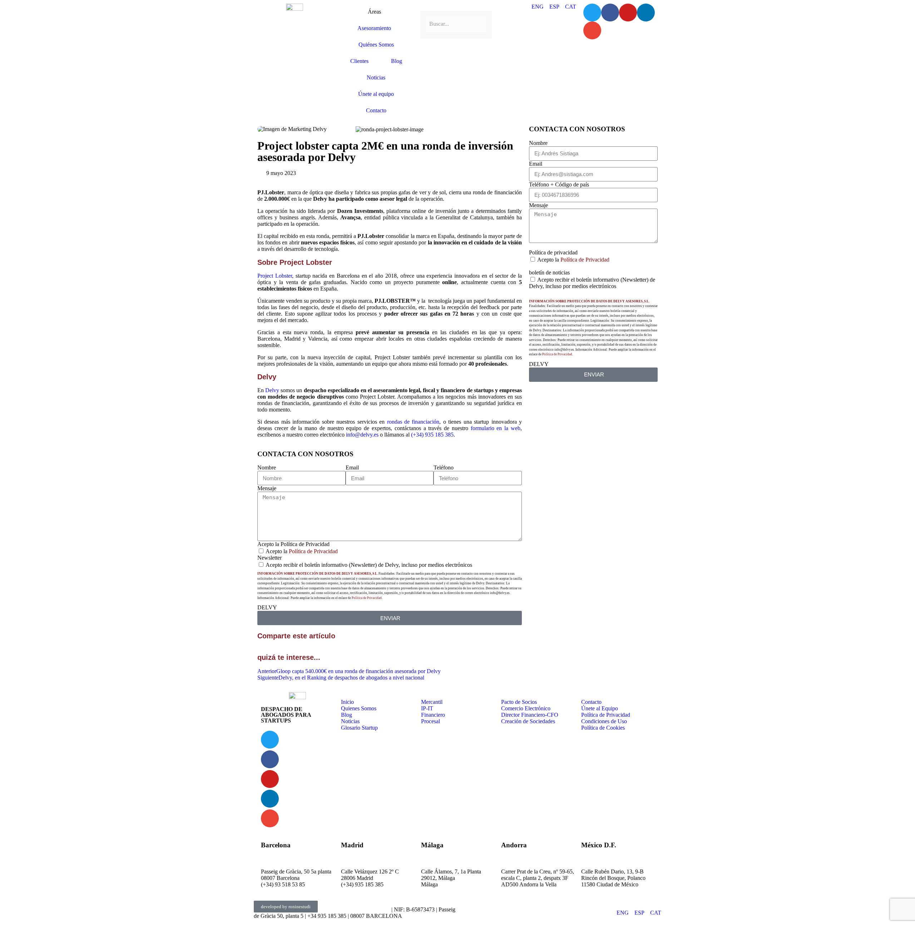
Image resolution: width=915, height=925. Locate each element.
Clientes (359, 61)
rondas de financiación (413, 422)
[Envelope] (592, 30)
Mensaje (266, 488)
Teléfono (444, 467)
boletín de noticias (549, 272)
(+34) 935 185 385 (432, 435)
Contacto (376, 110)
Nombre (266, 467)
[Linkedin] (646, 12)
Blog (396, 61)
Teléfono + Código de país (559, 184)
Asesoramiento (374, 28)
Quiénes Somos (376, 45)
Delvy (272, 390)
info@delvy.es (362, 435)
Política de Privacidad (313, 551)
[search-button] (423, 6)
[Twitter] (592, 12)
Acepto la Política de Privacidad (293, 544)
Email (352, 467)
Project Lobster (274, 276)
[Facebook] (610, 12)
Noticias (376, 77)
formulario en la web (495, 428)
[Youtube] (628, 12)
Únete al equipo (376, 94)
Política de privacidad (553, 252)
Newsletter (269, 558)
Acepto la (302, 551)
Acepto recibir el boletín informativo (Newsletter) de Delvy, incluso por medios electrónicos (369, 565)
